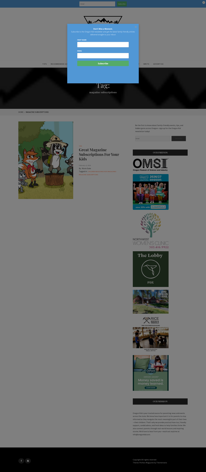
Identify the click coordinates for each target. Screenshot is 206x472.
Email (79, 51)
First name (81, 40)
